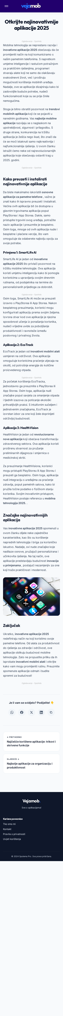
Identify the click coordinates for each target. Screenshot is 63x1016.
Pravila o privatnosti (14, 834)
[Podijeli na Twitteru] (31, 712)
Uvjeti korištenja (12, 839)
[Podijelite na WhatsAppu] (12, 712)
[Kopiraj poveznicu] (51, 712)
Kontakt (7, 829)
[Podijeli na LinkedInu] (41, 712)
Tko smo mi (9, 824)
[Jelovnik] (6, 6)
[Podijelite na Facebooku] (21, 712)
